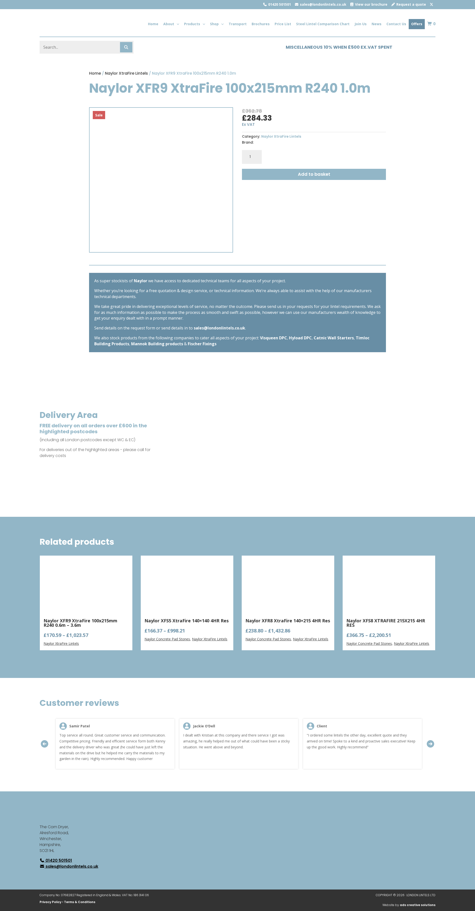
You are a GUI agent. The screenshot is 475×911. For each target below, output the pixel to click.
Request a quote (410, 4)
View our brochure (370, 4)
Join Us (361, 24)
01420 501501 (279, 4)
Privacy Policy (50, 902)
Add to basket (314, 174)
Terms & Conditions (79, 902)
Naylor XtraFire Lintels (126, 73)
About (168, 24)
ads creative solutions (417, 905)
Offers (416, 24)
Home (153, 24)
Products (192, 24)
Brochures (261, 24)
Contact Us (396, 24)
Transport (238, 24)
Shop (214, 24)
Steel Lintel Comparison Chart (323, 24)
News (376, 24)
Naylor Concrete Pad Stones (167, 639)
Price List (283, 24)
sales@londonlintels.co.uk (322, 4)
